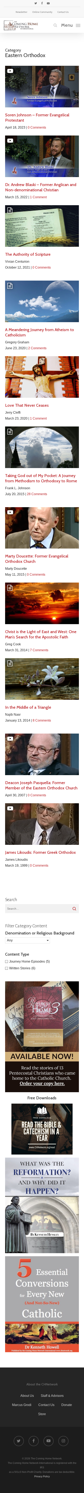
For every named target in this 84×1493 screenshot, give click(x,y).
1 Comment (38, 197)
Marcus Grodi (21, 1405)
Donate (66, 1405)
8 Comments (42, 720)
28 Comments (37, 494)
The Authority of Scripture (28, 254)
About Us (27, 1395)
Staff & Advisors (52, 1395)
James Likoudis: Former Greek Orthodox (40, 852)
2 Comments (37, 348)
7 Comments (39, 650)
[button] (70, 25)
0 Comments (37, 127)
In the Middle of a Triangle (28, 707)
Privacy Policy (42, 1476)
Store (42, 1414)
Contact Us (46, 1405)
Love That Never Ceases (27, 405)
